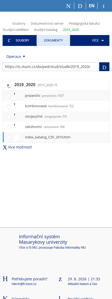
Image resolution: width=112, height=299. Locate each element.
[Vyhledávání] (80, 6)
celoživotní (45, 126)
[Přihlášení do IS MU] (103, 6)
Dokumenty (53, 40)
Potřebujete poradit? (29, 278)
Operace (13, 56)
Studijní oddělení (16, 29)
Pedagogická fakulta (84, 23)
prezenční (44, 95)
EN (92, 6)
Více (95, 40)
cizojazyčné (46, 116)
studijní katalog (46, 29)
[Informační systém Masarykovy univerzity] (12, 6)
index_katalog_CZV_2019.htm (47, 137)
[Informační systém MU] (5, 23)
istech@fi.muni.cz (24, 284)
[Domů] (68, 6)
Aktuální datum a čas (82, 284)
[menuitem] (97, 40)
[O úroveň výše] (8, 85)
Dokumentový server (47, 23)
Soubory (19, 23)
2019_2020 (71, 29)
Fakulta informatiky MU (70, 247)
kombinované (49, 106)
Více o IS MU (28, 247)
